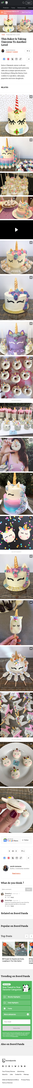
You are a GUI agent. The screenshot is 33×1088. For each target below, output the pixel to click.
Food (3, 34)
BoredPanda (6, 2)
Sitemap (26, 1074)
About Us (5, 1074)
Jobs (11, 1074)
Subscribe (16, 1028)
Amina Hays (8, 900)
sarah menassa (10, 50)
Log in (29, 2)
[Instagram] (6, 1066)
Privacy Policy (25, 1080)
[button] (27, 936)
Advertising (20, 1071)
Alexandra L (8, 893)
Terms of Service (7, 1083)
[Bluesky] (15, 1066)
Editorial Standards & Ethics (10, 1080)
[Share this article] (29, 59)
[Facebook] (3, 1066)
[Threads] (18, 1066)
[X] (12, 1066)
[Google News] (24, 1066)
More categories (10, 1014)
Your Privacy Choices (8, 1071)
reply (12, 897)
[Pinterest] (9, 1066)
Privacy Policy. (15, 1036)
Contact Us (18, 1074)
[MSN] (21, 1066)
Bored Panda (9, 1060)
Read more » (16, 873)
